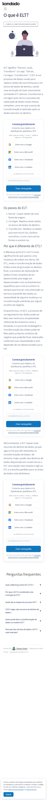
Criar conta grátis (23, 188)
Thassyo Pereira (21, 648)
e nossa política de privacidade (28, 197)
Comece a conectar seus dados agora (21, 24)
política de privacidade (15, 789)
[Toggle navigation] (5, 8)
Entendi (8, 794)
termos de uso (32, 789)
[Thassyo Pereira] (13, 648)
